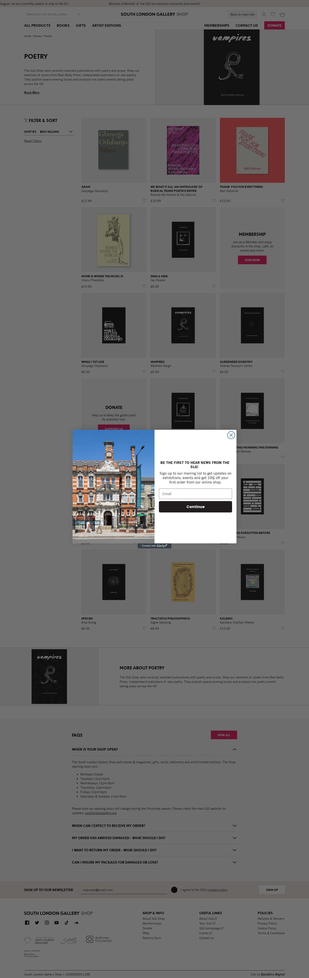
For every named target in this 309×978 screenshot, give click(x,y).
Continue (195, 506)
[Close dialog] (231, 435)
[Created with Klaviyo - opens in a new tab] (154, 545)
